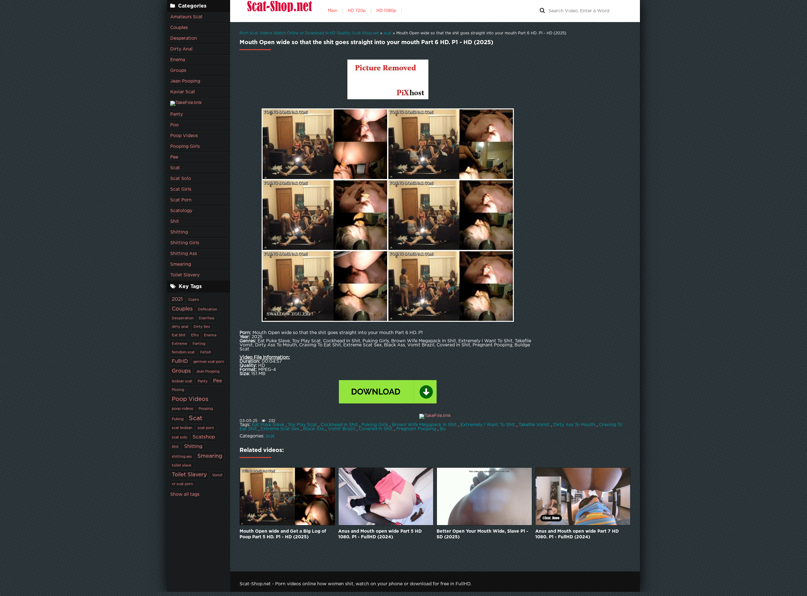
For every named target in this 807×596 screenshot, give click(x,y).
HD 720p (357, 11)
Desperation (183, 38)
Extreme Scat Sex (280, 429)
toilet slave (181, 465)
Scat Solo (180, 179)
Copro (193, 299)
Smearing (180, 264)
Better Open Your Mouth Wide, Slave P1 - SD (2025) (482, 534)
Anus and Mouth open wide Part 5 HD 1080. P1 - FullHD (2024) (380, 534)
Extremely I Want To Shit (488, 425)
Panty (176, 114)
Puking (177, 419)
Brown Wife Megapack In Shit (424, 425)
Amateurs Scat (186, 17)
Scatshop (204, 437)
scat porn (206, 428)
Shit (174, 221)
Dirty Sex (202, 326)
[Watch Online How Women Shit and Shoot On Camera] (279, 11)
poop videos (182, 408)
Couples (179, 28)
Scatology (181, 211)
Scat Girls (180, 189)
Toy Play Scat (302, 425)
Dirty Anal (181, 49)
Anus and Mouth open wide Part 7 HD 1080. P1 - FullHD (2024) (577, 534)
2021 (177, 299)
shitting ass (182, 456)
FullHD (180, 361)
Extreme (179, 343)
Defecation (207, 309)
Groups (178, 70)
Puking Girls (375, 425)
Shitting (179, 232)
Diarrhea (206, 318)
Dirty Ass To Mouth (574, 425)
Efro (195, 335)
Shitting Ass (183, 254)
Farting (199, 343)
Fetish (205, 352)
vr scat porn (182, 484)
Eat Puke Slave (268, 425)
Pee (174, 157)
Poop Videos (184, 136)
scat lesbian (182, 428)
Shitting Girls (184, 243)
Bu (443, 429)
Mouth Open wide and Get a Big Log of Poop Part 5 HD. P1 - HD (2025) (283, 534)
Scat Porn (181, 200)
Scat (175, 168)
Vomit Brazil (341, 429)
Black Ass (313, 429)
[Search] (542, 11)
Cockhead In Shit (339, 425)
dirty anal (180, 326)
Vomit (217, 475)
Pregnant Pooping (416, 429)
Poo (174, 125)
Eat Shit (179, 335)
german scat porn (208, 361)
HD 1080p (386, 11)
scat (270, 436)
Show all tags (185, 494)
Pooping (206, 408)
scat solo (179, 437)
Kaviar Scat (182, 92)
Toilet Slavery (185, 275)
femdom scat (183, 352)
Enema (177, 60)
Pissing (178, 389)
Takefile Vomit (534, 425)
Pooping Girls (185, 146)
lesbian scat (182, 381)
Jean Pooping (185, 81)
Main (332, 11)
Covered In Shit (375, 429)
